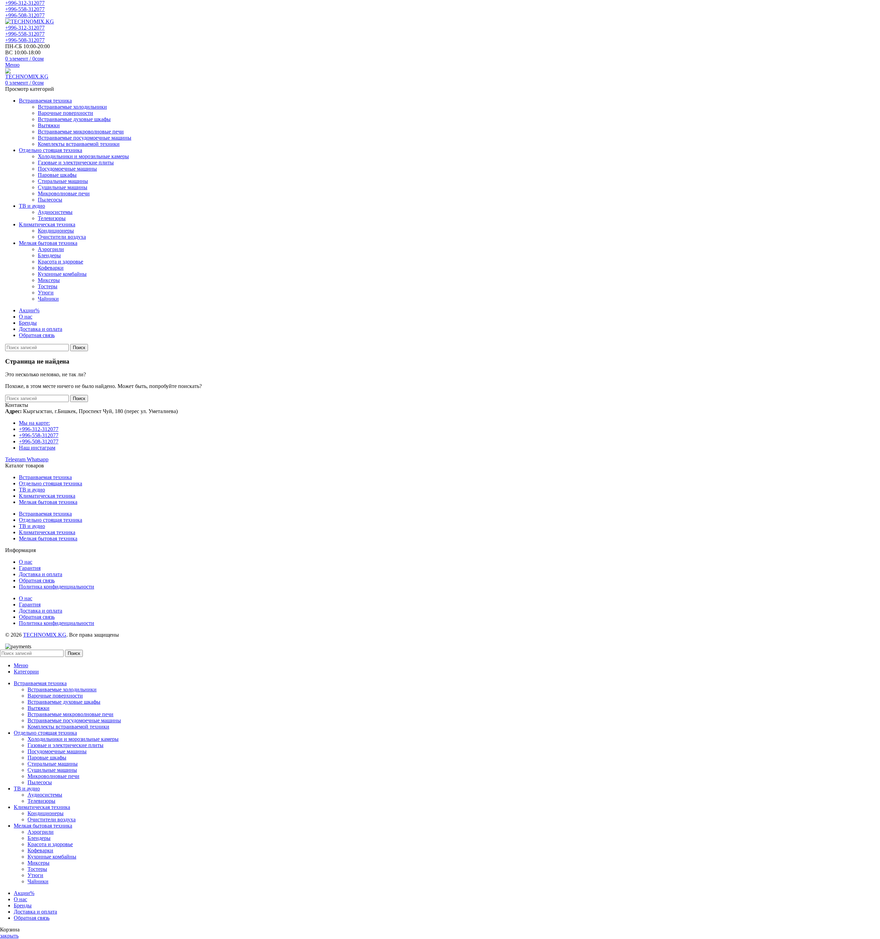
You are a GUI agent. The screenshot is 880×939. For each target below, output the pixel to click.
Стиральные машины (63, 181)
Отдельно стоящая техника (50, 483)
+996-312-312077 (25, 3)
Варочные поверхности (65, 113)
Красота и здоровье (60, 262)
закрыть (9, 936)
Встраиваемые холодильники (72, 107)
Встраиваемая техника (45, 477)
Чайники (48, 299)
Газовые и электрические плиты (76, 162)
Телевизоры (52, 218)
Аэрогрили (51, 249)
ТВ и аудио (32, 490)
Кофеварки (51, 268)
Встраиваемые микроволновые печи (81, 131)
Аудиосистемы (55, 212)
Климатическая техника (47, 496)
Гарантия (30, 568)
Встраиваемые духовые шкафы (74, 119)
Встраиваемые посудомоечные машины (84, 138)
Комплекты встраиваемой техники (79, 144)
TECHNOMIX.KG (44, 635)
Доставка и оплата (40, 574)
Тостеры (47, 286)
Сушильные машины (62, 187)
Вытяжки (49, 125)
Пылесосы (50, 200)
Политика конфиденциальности (56, 587)
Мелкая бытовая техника (48, 502)
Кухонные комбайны (62, 274)
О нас (25, 562)
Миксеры (49, 280)
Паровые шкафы (57, 175)
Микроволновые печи (64, 193)
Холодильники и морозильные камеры (83, 156)
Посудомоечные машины (67, 169)
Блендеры (49, 255)
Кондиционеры (56, 231)
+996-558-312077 (25, 9)
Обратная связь (37, 580)
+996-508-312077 (25, 15)
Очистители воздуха (62, 237)
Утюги (46, 292)
